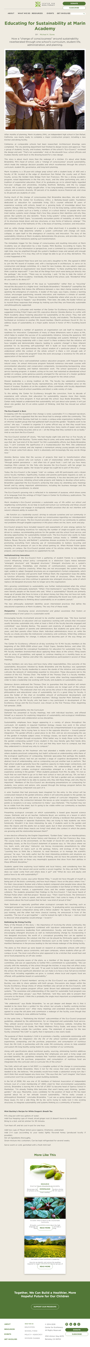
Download (45, 1189)
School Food (31, 1331)
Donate (74, 3)
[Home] (45, 7)
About (11, 13)
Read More (45, 1228)
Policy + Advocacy (33, 1334)
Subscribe (74, 8)
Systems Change (32, 1338)
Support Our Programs (45, 1307)
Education (30, 1327)
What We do (29, 1323)
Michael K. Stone (47, 34)
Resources (37, 13)
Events (50, 13)
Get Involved (63, 13)
